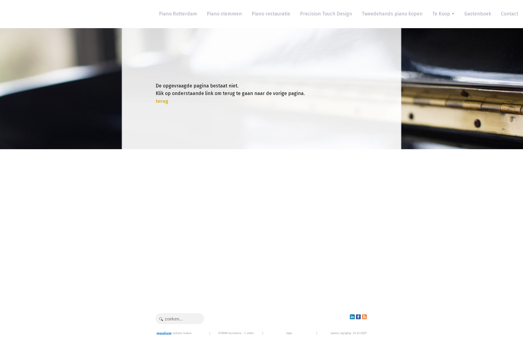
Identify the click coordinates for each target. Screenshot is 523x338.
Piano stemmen (224, 14)
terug (162, 101)
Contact (509, 14)
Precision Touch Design (326, 14)
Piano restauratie (271, 14)
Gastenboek (477, 14)
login (289, 333)
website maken (182, 333)
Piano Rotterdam (178, 14)
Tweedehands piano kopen (392, 14)
